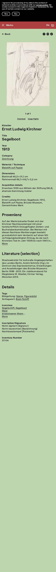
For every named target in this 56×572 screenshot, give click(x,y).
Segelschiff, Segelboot (14, 308)
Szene (19, 296)
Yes (6, 14)
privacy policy (42, 5)
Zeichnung (8, 159)
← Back (6, 34)
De (47, 25)
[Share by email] (47, 35)
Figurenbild (30, 296)
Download (21, 119)
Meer (5, 311)
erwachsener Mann (12, 314)
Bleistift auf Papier (12, 168)
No (15, 14)
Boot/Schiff (22, 299)
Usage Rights (33, 119)
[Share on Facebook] (44, 35)
